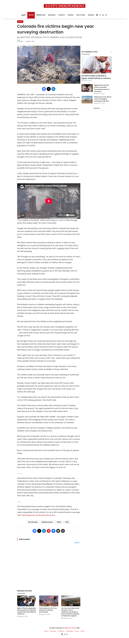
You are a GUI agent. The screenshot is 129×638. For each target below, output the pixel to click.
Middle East (40, 15)
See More (97, 108)
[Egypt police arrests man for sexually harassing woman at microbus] (87, 88)
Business (51, 15)
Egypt (23, 15)
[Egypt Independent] (64, 6)
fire (59, 522)
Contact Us (60, 631)
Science (61, 15)
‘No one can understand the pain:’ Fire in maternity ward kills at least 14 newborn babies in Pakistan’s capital (70, 612)
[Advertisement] (48, 565)
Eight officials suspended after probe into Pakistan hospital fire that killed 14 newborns (26, 611)
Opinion (91, 15)
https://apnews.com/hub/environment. (38, 515)
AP (21, 41)
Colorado (34, 522)
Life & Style (80, 15)
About (46, 631)
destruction (48, 522)
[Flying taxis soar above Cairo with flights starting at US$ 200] (87, 99)
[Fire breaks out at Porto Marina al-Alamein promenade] (48, 600)
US (68, 522)
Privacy (76, 631)
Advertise (53, 631)
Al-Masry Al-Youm (69, 628)
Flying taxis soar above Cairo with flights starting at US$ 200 (102, 99)
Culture (70, 15)
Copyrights (69, 631)
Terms (82, 631)
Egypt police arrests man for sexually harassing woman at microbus (101, 88)
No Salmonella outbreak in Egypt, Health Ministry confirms (96, 76)
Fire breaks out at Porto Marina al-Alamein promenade (48, 610)
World (31, 15)
